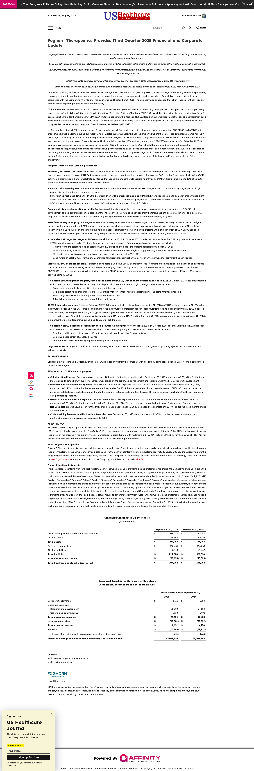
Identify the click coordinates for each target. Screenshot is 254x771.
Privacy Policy (175, 768)
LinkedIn (138, 459)
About (63, 768)
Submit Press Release (105, 768)
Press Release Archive (80, 768)
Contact (189, 768)
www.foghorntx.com (60, 459)
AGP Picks (9, 4)
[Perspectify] (31, 382)
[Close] (51, 713)
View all (247, 4)
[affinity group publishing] (31, 389)
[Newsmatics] (31, 395)
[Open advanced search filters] (190, 28)
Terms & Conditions (129, 768)
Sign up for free (28, 757)
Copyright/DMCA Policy (153, 768)
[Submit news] (31, 375)
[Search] (183, 28)
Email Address (15, 745)
